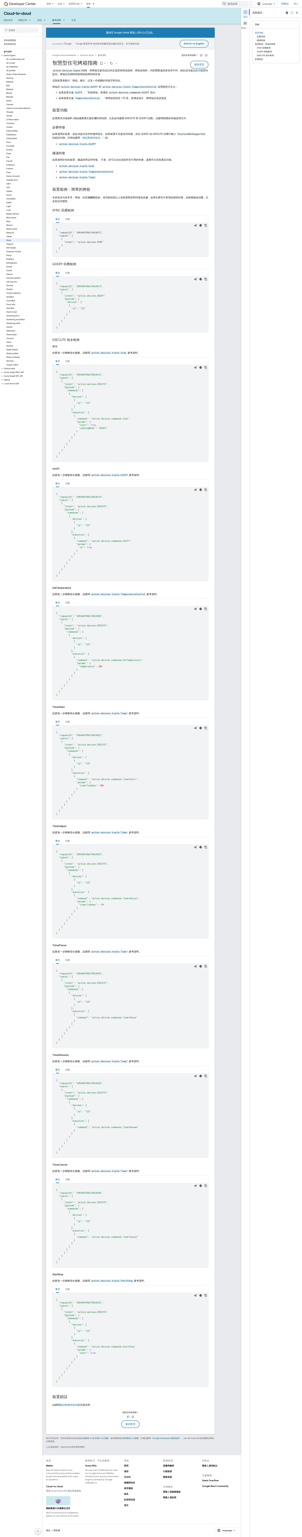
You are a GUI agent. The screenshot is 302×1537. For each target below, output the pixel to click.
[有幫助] (201, 55)
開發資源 (167, 1477)
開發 (49, 3)
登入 (296, 4)
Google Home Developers (64, 55)
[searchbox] (21, 30)
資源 (60, 3)
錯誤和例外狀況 (91, 137)
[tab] (58, 219)
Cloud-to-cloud (17, 13)
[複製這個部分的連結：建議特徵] (68, 153)
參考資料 (56, 20)
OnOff (78, 92)
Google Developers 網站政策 (166, 1438)
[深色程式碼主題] (200, 225)
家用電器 (128, 1488)
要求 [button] (57, 219)
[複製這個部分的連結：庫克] (61, 346)
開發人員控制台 (210, 1465)
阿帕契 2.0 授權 (132, 1438)
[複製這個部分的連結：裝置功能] (70, 110)
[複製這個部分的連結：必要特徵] (68, 128)
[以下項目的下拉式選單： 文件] (94, 4)
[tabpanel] (130, 240)
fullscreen (292, 13)
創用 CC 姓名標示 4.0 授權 (96, 1438)
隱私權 (56, 1530)
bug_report (287, 13)
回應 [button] (67, 219)
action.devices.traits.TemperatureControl (130, 86)
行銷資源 (167, 1471)
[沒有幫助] (206, 55)
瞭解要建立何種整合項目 (58, 1508)
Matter (49, 1465)
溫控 (126, 1471)
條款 (48, 1530)
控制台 (285, 3)
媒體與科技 (129, 1482)
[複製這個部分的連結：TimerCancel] (71, 1165)
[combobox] (237, 4)
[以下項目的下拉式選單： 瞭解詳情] (31, 20)
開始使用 (8, 20)
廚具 (126, 1494)
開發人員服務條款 (172, 1491)
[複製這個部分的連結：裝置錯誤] (70, 1397)
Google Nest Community (215, 1486)
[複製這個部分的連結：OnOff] (63, 469)
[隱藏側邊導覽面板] (38, 1531)
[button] (20, 55)
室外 (126, 1505)
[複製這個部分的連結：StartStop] (67, 1274)
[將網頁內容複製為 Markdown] (111, 63)
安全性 (127, 1477)
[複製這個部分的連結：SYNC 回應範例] (77, 210)
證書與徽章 (168, 1465)
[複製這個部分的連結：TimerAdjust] (70, 826)
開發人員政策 (169, 1497)
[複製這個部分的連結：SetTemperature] (75, 588)
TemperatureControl (87, 98)
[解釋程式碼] (195, 225)
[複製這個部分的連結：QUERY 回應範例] (79, 264)
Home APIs (91, 1465)
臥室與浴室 (129, 1499)
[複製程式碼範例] (205, 225)
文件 (88, 3)
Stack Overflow (210, 1480)
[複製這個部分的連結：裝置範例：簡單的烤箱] (93, 190)
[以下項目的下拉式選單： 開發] (45, 20)
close (297, 13)
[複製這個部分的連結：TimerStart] (68, 707)
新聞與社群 (74, 3)
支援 (73, 20)
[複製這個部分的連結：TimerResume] (72, 1055)
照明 (126, 1465)
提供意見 (199, 64)
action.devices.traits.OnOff (79, 86)
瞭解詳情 (22, 20)
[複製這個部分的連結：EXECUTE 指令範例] (82, 340)
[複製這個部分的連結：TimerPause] (70, 945)
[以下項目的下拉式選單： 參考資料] (65, 20)
